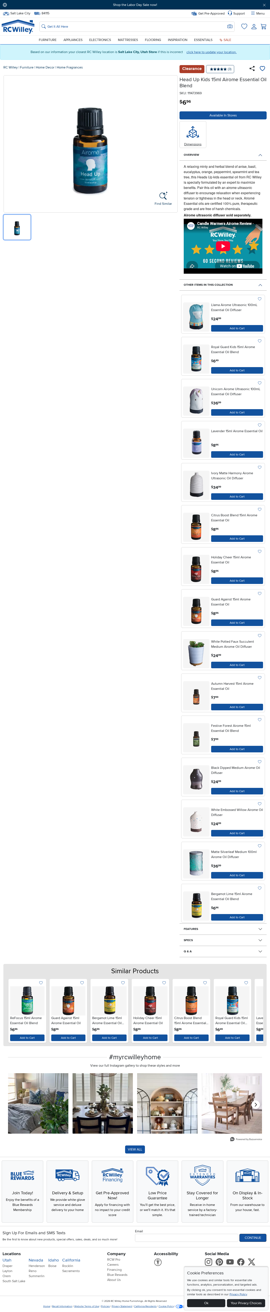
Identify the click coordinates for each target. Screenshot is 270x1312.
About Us (114, 1280)
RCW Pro (113, 1259)
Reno (32, 1271)
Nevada (36, 1260)
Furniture (48, 40)
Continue (253, 1238)
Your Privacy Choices (246, 1303)
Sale (227, 40)
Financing (114, 1270)
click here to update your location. (211, 52)
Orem (7, 1276)
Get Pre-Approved (211, 13)
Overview (191, 155)
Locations (12, 1253)
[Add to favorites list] (262, 69)
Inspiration (177, 40)
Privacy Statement (122, 1306)
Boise (52, 1266)
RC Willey (10, 67)
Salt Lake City (20, 12)
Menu (260, 13)
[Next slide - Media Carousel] (255, 1104)
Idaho (53, 1260)
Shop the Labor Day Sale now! (135, 5)
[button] (31, 5)
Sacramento (71, 1271)
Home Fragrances (70, 67)
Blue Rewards (117, 1275)
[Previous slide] (12, 1010)
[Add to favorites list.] (259, 299)
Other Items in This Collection (208, 285)
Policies (105, 1306)
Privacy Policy (238, 1294)
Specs (188, 940)
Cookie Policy (166, 1306)
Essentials (203, 40)
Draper (7, 1266)
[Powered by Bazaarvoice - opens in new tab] (246, 1139)
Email (139, 1231)
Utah (7, 1260)
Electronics (100, 40)
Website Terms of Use (86, 1306)
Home (46, 1306)
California (71, 1260)
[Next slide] (257, 1010)
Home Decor (45, 67)
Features (191, 929)
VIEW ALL (135, 1149)
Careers (113, 1265)
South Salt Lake (14, 1281)
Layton (7, 1271)
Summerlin (37, 1276)
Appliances (72, 40)
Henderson (37, 1266)
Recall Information (62, 1306)
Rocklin (67, 1266)
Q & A (188, 951)
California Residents (145, 1306)
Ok (206, 1303)
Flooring (153, 40)
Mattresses (128, 40)
